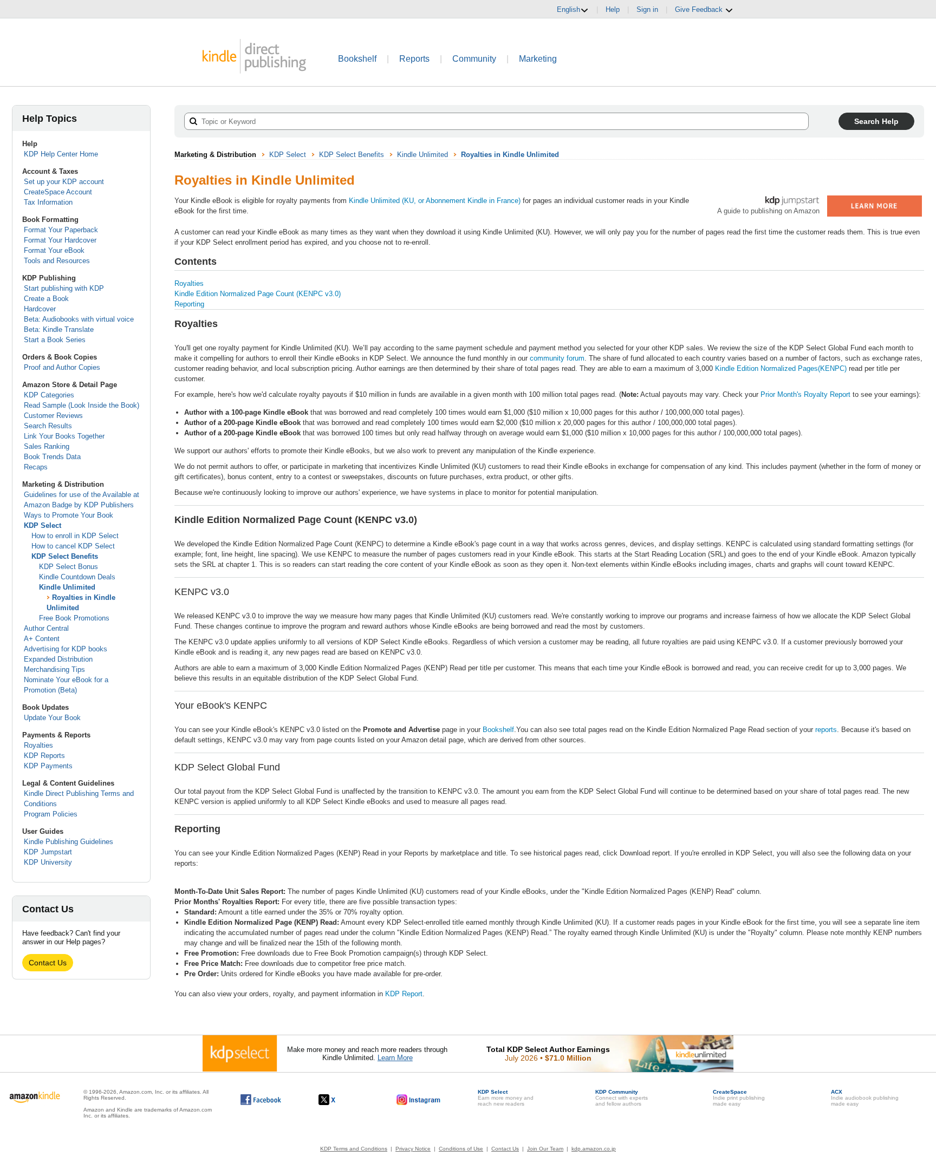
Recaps (36, 467)
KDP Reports (44, 756)
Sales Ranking (46, 446)
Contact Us (48, 962)
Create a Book (46, 299)
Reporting (189, 304)
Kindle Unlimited (67, 587)
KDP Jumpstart (48, 852)
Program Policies (50, 814)
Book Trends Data (52, 457)
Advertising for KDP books (65, 649)
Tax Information (48, 202)
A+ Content (42, 639)
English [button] (568, 9)
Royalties (38, 745)
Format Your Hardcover (60, 240)
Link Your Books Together (64, 436)
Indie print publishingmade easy (739, 1098)
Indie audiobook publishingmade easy (865, 1098)
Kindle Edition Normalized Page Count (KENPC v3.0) (257, 294)
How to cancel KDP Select (73, 546)
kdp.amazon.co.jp (593, 1149)
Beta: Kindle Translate (59, 329)
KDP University (48, 862)
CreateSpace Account (58, 192)
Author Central (46, 628)
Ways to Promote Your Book (68, 515)
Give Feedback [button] (700, 9)
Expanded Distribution (58, 659)
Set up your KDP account (64, 182)
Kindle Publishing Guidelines (68, 842)
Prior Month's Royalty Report (805, 394)
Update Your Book (52, 718)
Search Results (48, 426)
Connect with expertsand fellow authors (621, 1098)
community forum (557, 358)
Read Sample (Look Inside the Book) (81, 405)
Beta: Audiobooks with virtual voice (79, 319)
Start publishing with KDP (64, 288)
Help (613, 9)
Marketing (538, 58)
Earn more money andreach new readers (506, 1098)
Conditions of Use (461, 1149)
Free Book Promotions (74, 618)
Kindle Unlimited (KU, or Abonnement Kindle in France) (435, 201)
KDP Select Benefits (64, 556)
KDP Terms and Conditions (353, 1149)
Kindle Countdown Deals (77, 577)
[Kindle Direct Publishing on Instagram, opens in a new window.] (418, 1099)
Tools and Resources (57, 261)
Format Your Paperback (61, 230)
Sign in (647, 9)
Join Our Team (545, 1149)
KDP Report (403, 994)
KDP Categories (49, 395)
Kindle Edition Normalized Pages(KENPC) (781, 368)
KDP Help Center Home (61, 154)
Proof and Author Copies (62, 367)
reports (826, 730)
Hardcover (40, 309)
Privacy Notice (413, 1149)
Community (474, 58)
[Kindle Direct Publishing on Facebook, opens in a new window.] (260, 1099)
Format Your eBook (54, 250)
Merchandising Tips (54, 669)
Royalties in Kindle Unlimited (510, 155)
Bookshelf (357, 58)
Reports (414, 58)
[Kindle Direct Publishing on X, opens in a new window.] (338, 1099)
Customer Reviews (53, 415)
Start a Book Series (55, 340)
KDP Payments (48, 766)
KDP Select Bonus (68, 567)
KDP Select (42, 525)
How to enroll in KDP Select (75, 536)
